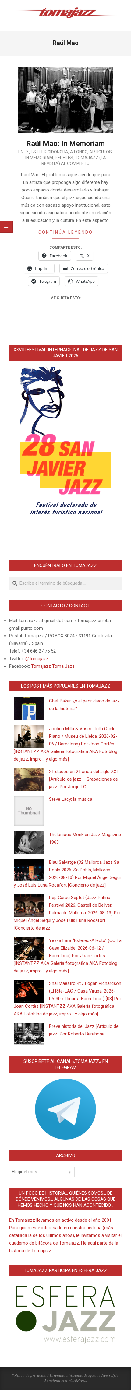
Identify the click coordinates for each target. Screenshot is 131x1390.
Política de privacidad (30, 1375)
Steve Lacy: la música (70, 799)
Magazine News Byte (101, 1375)
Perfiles (64, 157)
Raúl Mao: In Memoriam (65, 143)
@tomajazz (36, 658)
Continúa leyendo (65, 232)
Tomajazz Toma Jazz (53, 666)
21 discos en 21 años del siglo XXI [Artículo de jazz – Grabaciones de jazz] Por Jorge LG (83, 779)
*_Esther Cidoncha (47, 151)
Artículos (100, 151)
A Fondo (78, 151)
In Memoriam (39, 157)
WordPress (77, 1380)
